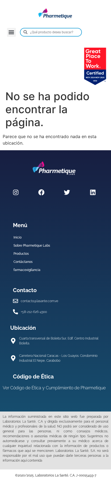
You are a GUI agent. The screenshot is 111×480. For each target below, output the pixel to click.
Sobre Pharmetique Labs (31, 245)
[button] (11, 32)
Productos (21, 254)
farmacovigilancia (26, 270)
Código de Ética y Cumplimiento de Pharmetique (58, 387)
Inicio (17, 237)
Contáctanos (23, 262)
